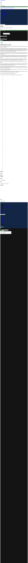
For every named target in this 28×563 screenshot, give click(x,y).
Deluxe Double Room (5, 13)
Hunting (2, 15)
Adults (1, 34)
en (1, 2)
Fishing (2, 16)
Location (2, 222)
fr (0, 23)
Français (2, 212)
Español (2, 211)
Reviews (2, 18)
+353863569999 (2, 0)
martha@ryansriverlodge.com (4, 183)
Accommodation (3, 12)
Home (2, 11)
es (1, 3)
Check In (1, 33)
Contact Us (2, 19)
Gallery (2, 17)
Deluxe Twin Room (4, 14)
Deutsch (2, 210)
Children (1, 37)
